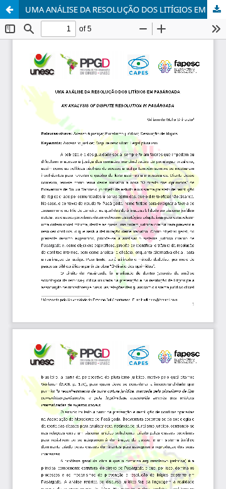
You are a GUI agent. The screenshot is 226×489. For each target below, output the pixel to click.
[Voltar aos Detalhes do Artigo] (9, 9)
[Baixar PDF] (216, 9)
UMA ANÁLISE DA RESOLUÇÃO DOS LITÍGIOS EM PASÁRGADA (125, 9)
